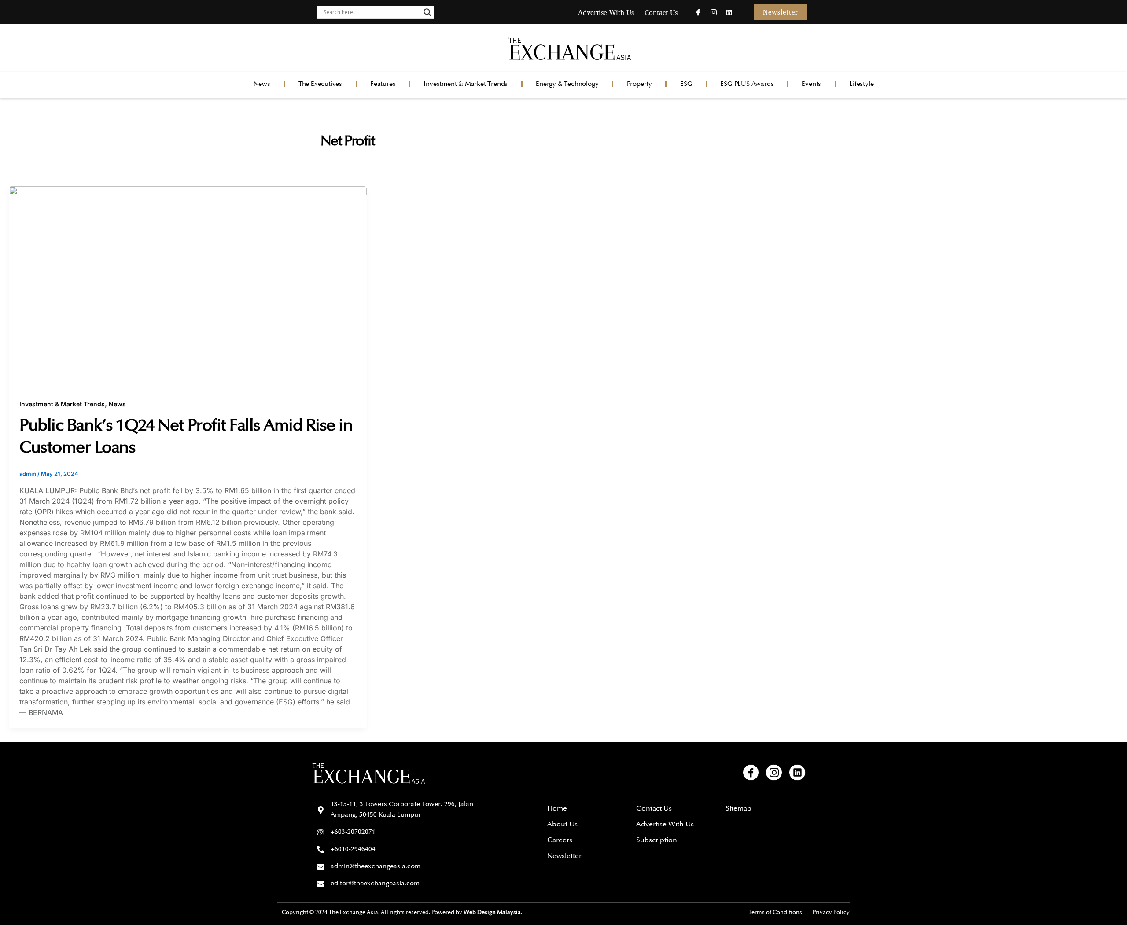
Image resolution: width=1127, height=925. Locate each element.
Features (382, 84)
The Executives (320, 84)
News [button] (262, 84)
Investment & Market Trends (466, 84)
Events (811, 84)
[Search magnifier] (427, 12)
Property (639, 84)
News (117, 404)
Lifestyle (861, 84)
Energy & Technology (567, 84)
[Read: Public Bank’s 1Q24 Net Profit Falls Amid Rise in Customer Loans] (188, 286)
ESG (686, 84)
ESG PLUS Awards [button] (746, 84)
